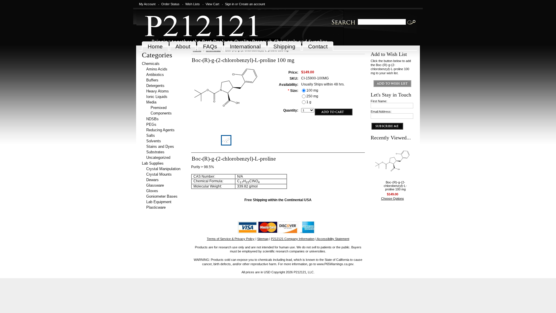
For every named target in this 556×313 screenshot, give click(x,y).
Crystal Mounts (159, 174)
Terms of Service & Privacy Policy (231, 239)
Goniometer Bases (162, 196)
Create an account (252, 4)
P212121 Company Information (292, 239)
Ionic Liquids (156, 96)
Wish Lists (192, 4)
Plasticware (156, 207)
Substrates (155, 152)
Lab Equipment (158, 202)
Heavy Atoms (157, 91)
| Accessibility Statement (332, 239)
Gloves (152, 191)
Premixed (159, 107)
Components (161, 113)
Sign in (229, 4)
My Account (147, 4)
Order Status (170, 4)
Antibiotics (155, 74)
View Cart (212, 4)
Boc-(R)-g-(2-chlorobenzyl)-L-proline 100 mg (395, 186)
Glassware (155, 185)
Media (151, 102)
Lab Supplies (153, 163)
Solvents (153, 141)
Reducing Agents (160, 130)
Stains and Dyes (160, 146)
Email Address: (381, 111)
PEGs (151, 124)
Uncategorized (158, 157)
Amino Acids (156, 69)
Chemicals (151, 63)
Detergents (155, 85)
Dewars (152, 180)
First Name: (379, 101)
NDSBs (152, 119)
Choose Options (392, 198)
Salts (150, 135)
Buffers (152, 80)
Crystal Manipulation (163, 169)
